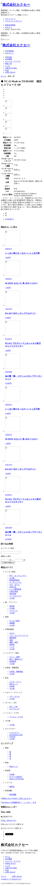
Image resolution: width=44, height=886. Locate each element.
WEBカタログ (10, 863)
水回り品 (12, 587)
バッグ (12, 647)
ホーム (3, 76)
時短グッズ (13, 766)
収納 (11, 640)
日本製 (12, 774)
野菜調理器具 (14, 580)
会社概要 (8, 59)
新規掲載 (12, 794)
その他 (12, 598)
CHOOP (12, 737)
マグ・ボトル (14, 696)
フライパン (13, 611)
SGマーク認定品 (15, 777)
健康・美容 (13, 642)
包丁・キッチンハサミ (17, 576)
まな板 (12, 578)
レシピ (7, 66)
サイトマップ (10, 19)
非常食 (12, 686)
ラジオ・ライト (15, 682)
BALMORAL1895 (16, 735)
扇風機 (12, 623)
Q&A (7, 70)
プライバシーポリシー (13, 21)
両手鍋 (12, 606)
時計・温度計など (16, 659)
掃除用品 (12, 638)
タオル (12, 633)
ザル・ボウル (14, 585)
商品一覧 (8, 64)
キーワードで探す (8, 548)
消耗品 (12, 644)
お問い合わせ (10, 72)
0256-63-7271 (16, 879)
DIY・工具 (13, 707)
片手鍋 (12, 608)
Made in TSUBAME (16, 779)
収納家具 (12, 661)
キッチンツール (15, 582)
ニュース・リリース (13, 61)
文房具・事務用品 (16, 672)
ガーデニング (14, 709)
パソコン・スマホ (16, 717)
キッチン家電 (14, 621)
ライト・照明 (14, 657)
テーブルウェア (15, 596)
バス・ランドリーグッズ (18, 635)
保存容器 (12, 594)
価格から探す (6, 556)
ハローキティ (14, 733)
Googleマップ (6, 879)
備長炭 (12, 787)
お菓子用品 (13, 591)
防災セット (13, 684)
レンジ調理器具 (15, 589)
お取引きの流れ (11, 68)
